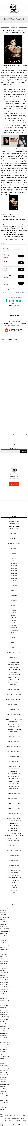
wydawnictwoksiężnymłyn (14, 756)
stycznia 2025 (3, 952)
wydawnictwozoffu (14, 875)
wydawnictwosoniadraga (14, 843)
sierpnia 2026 (3, 908)
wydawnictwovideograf (14, 862)
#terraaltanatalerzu (14, 531)
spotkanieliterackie (14, 630)
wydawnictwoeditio (14, 721)
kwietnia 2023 (3, 1000)
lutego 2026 (2, 921)
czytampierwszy (14, 538)
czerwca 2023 (3, 996)
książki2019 (14, 570)
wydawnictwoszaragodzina (14, 853)
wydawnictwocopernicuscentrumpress (14, 692)
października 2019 (4, 1098)
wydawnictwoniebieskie (14, 786)
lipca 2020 (2, 1077)
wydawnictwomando (14, 771)
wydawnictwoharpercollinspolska (14, 734)
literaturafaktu (14, 595)
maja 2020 (2, 1081)
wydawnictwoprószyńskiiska (14, 820)
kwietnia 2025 (3, 945)
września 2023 (3, 989)
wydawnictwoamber (14, 667)
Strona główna (8, 18)
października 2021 (4, 1042)
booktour (14, 536)
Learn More (13, 1124)
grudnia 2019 (3, 1093)
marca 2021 (2, 1058)
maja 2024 (2, 970)
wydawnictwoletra (14, 761)
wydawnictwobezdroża (14, 672)
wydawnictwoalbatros (14, 664)
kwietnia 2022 (3, 1028)
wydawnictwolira (14, 763)
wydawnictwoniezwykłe (14, 788)
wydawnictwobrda (14, 679)
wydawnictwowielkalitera (14, 867)
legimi (19, 344)
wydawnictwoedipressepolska (14, 719)
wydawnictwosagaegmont (14, 833)
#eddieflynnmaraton (14, 523)
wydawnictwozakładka (14, 870)
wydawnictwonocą (14, 791)
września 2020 (3, 1072)
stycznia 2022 (3, 1035)
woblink (14, 647)
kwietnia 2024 (3, 972)
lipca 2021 (2, 1049)
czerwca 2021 (3, 1051)
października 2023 (4, 986)
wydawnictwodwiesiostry (14, 711)
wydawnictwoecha (14, 716)
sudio (13, 635)
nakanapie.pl (14, 600)
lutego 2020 (2, 1088)
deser (13, 541)
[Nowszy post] (1, 434)
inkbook (14, 553)
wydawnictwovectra (13, 858)
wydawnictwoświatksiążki (14, 855)
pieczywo (13, 617)
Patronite (13, 19)
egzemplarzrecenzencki (14, 543)
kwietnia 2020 (3, 1084)
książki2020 (14, 573)
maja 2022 (2, 1026)
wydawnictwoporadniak (14, 815)
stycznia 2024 (3, 979)
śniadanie (13, 637)
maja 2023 (2, 998)
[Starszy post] (26, 434)
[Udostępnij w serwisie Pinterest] (26, 341)
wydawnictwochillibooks (14, 687)
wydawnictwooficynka (14, 803)
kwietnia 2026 (3, 917)
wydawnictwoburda (14, 684)
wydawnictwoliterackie (14, 766)
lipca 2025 (2, 938)
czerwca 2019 (3, 1107)
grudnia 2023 (3, 982)
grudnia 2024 (3, 954)
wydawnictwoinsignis (14, 741)
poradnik (14, 620)
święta (14, 640)
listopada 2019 (3, 1095)
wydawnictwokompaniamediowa (14, 746)
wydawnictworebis (14, 825)
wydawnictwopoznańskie (14, 818)
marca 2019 (2, 1114)
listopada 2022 (3, 1012)
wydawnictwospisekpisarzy (14, 845)
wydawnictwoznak (14, 872)
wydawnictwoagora (14, 657)
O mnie (15, 18)
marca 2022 (2, 1030)
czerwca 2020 (3, 1079)
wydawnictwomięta (14, 778)
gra (14, 550)
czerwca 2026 (3, 912)
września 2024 (3, 961)
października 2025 (4, 931)
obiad (13, 607)
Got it (19, 1124)
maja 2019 (2, 1109)
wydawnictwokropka (13, 749)
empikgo (14, 546)
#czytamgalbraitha (14, 521)
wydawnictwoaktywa (14, 659)
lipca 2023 (2, 993)
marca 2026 (2, 919)
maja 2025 (2, 942)
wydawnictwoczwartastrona (14, 699)
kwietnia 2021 (3, 1056)
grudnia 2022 (3, 1010)
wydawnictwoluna (14, 768)
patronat (24, 344)
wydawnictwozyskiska (14, 880)
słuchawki (14, 627)
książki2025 (14, 585)
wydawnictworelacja (14, 828)
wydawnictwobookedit (14, 677)
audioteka (14, 533)
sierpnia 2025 (3, 935)
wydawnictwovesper (13, 860)
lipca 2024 (2, 966)
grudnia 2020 (3, 1065)
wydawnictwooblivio (14, 798)
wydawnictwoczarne (14, 697)
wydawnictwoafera (14, 654)
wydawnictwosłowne (14, 840)
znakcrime (14, 890)
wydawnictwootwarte (14, 808)
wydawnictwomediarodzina (14, 776)
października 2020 (4, 1070)
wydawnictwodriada (14, 709)
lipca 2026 (2, 910)
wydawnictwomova (14, 781)
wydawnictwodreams (14, 706)
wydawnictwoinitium (14, 739)
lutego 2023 (2, 1005)
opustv (14, 610)
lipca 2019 (2, 1105)
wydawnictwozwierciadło (14, 877)
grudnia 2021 (3, 1037)
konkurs (14, 560)
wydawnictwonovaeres (14, 796)
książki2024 (13, 344)
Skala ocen (21, 18)
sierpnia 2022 (3, 1019)
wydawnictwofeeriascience (14, 724)
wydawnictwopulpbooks (14, 823)
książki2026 (14, 588)
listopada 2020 (3, 1068)
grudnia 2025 (3, 926)
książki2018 (14, 568)
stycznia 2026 (3, 924)
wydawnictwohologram (14, 736)
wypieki (14, 882)
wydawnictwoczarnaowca (14, 694)
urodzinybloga (14, 645)
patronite (14, 615)
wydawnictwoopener (13, 806)
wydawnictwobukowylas (13, 682)
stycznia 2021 (3, 1063)
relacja (14, 622)
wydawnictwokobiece (14, 744)
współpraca (14, 650)
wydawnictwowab (14, 865)
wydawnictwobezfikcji (14, 674)
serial (14, 625)
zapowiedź (14, 887)
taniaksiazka (14, 642)
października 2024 (4, 959)
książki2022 (14, 578)
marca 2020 (2, 1086)
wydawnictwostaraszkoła (14, 850)
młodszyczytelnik (14, 598)
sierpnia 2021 (3, 1047)
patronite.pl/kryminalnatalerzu (18, 323)
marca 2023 (2, 1003)
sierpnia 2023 (3, 991)
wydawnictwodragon (14, 704)
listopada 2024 (3, 956)
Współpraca (20, 19)
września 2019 (3, 1100)
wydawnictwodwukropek (14, 714)
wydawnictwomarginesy (14, 773)
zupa (14, 892)
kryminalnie (5, 344)
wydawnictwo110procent (14, 652)
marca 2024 (2, 975)
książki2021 (14, 575)
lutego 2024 (2, 977)
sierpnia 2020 (3, 1074)
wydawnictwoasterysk (14, 669)
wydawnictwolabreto (14, 758)
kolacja (14, 558)
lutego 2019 (2, 1116)
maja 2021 (2, 1054)
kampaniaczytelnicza (14, 555)
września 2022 (3, 1016)
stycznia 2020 (3, 1091)
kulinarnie (14, 590)
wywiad (14, 885)
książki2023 (14, 580)
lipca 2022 (2, 1021)
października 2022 (4, 1014)
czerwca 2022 (3, 1023)
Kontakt (6, 19)
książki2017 (14, 565)
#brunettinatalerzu (14, 518)
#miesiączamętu (14, 528)
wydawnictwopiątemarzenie (14, 813)
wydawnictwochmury (14, 689)
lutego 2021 (2, 1061)
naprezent (14, 605)
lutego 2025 (2, 949)
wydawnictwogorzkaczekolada (14, 729)
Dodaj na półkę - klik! (14, 305)
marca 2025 (2, 947)
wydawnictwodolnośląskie (14, 701)
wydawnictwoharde (14, 731)
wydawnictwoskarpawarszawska (14, 835)
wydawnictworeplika (14, 830)
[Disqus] (14, 367)
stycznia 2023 (3, 1007)
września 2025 (3, 933)
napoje (14, 602)
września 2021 (3, 1044)
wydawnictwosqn (14, 848)
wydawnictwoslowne (14, 838)
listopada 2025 (3, 928)
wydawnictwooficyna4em (14, 801)
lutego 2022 (2, 1033)
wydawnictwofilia (14, 726)
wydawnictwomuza (14, 783)
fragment (13, 548)
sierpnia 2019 (3, 1102)
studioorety (14, 632)
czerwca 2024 (3, 968)
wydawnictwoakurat (13, 662)
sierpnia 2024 (3, 963)
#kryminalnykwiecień (13, 526)
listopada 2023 (3, 984)
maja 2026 (2, 914)
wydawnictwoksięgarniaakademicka (14, 753)
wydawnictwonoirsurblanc (14, 793)
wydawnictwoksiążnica (14, 751)
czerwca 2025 (3, 940)
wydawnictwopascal (14, 810)
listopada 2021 (3, 1040)
